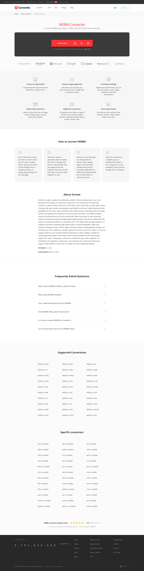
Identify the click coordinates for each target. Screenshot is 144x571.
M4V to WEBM (43, 455)
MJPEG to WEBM (44, 506)
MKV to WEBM (43, 450)
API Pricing (117, 552)
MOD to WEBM (67, 478)
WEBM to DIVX (67, 387)
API (56, 8)
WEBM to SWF (92, 398)
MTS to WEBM (43, 472)
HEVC (103, 222)
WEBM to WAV (67, 370)
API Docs (116, 544)
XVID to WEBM (92, 506)
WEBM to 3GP (67, 393)
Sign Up (124, 8)
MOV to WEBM (67, 444)
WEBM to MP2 (67, 410)
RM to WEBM (43, 484)
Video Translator (64, 2)
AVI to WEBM (91, 444)
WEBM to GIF (91, 364)
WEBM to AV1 (67, 404)
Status (76, 557)
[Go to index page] (22, 7)
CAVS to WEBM (67, 501)
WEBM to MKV (43, 387)
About (76, 540)
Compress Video (31, 2)
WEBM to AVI (43, 370)
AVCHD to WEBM (44, 501)
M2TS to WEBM (92, 467)
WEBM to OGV (92, 393)
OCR (49, 8)
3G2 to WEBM (43, 495)
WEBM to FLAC (92, 381)
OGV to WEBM (43, 461)
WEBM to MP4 (43, 364)
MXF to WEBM (67, 472)
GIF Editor (40, 2)
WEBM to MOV (43, 375)
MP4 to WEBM (43, 444)
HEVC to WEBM (92, 484)
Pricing (64, 8)
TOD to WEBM (92, 489)
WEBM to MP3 (67, 364)
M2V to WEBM (43, 478)
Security (76, 544)
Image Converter (95, 552)
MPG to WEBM (92, 455)
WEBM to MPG (43, 381)
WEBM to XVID (43, 415)
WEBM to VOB (43, 404)
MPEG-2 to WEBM (68, 506)
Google (94, 200)
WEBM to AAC (67, 398)
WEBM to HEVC (92, 404)
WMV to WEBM (67, 450)
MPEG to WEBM (44, 467)
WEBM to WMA (92, 387)
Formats (76, 548)
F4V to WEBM (92, 472)
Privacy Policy (59, 566)
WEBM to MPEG (68, 375)
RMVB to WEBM (68, 489)
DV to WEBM (91, 501)
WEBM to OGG (67, 381)
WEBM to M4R (43, 410)
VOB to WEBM (92, 478)
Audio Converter (95, 544)
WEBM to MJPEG (93, 410)
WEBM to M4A (92, 375)
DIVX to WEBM (67, 484)
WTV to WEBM (43, 489)
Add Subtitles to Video (18, 2)
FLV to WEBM (67, 455)
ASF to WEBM (67, 467)
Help (71, 8)
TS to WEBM (91, 461)
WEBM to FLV (43, 398)
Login (115, 8)
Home (16, 14)
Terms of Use (49, 566)
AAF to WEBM (92, 495)
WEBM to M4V (43, 393)
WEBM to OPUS (68, 415)
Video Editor (6, 2)
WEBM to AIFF (92, 415)
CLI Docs (116, 548)
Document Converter (96, 548)
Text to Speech (50, 2)
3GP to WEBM (67, 461)
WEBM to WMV (92, 370)
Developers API (118, 540)
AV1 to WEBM (67, 495)
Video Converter (26, 14)
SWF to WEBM (92, 450)
